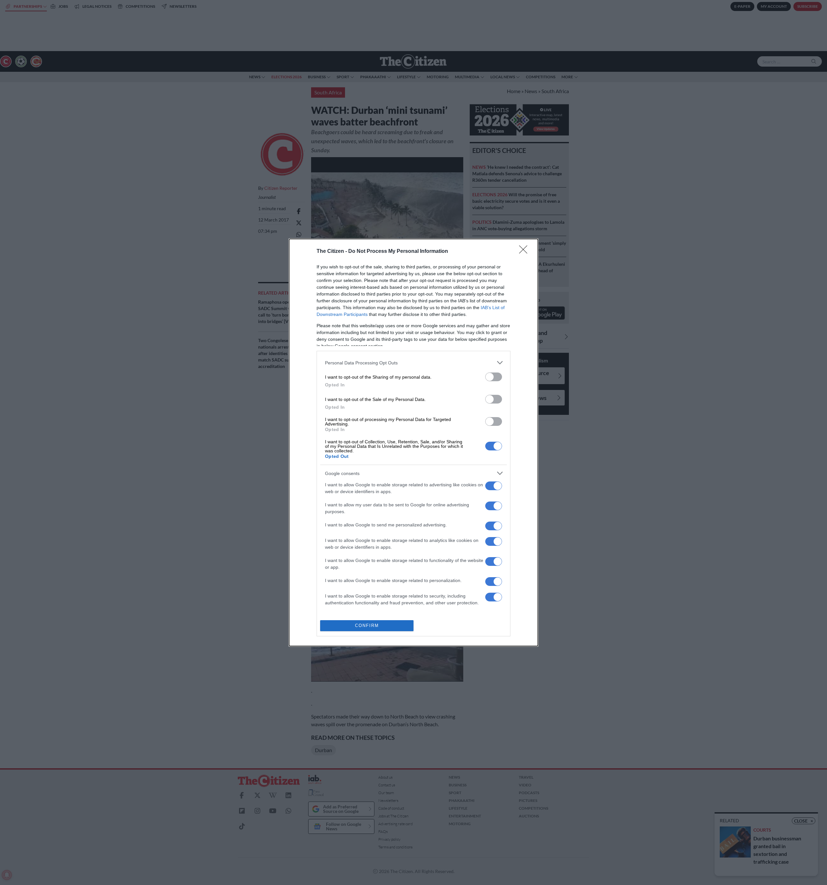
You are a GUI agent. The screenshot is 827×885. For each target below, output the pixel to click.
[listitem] (413, 362)
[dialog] (413, 442)
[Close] (525, 251)
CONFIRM (367, 625)
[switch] (493, 376)
